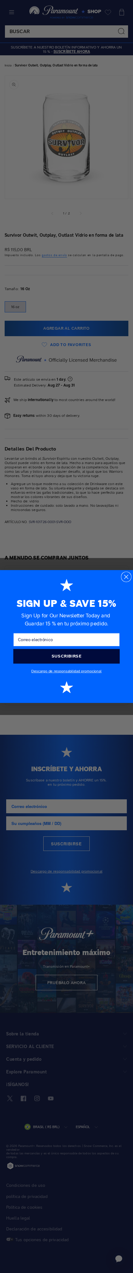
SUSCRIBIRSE (66, 655)
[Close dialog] (126, 577)
